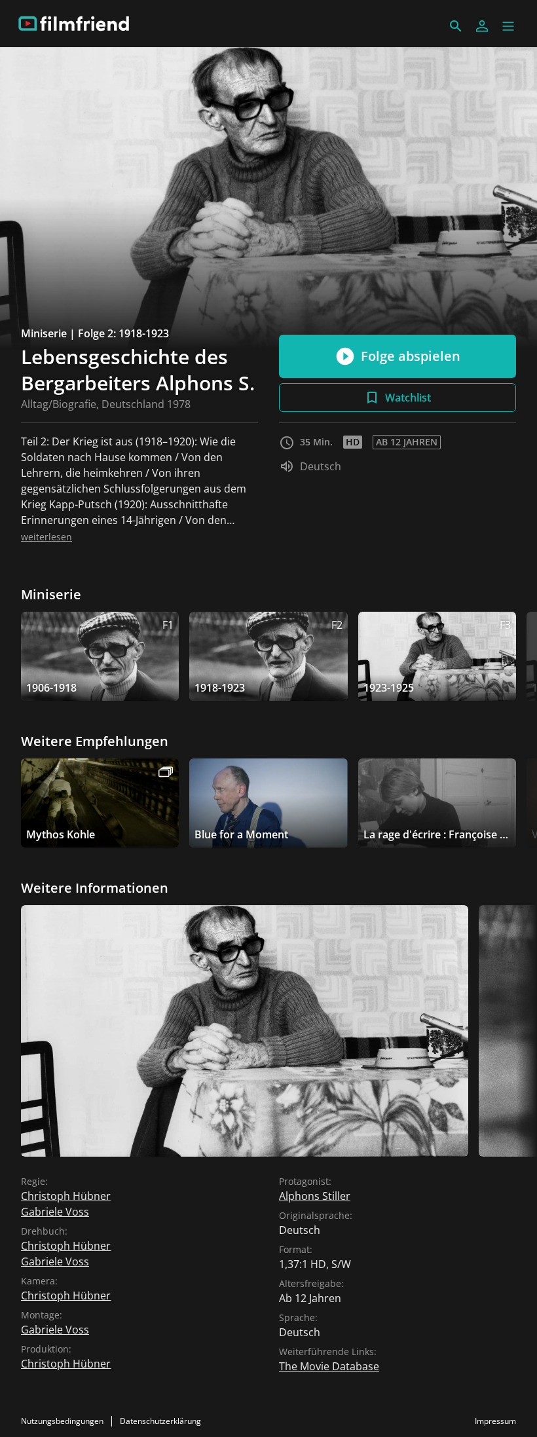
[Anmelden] (482, 26)
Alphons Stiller (314, 1196)
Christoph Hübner (66, 1196)
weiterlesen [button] (46, 537)
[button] (508, 26)
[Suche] (456, 26)
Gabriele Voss (55, 1211)
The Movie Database (329, 1366)
